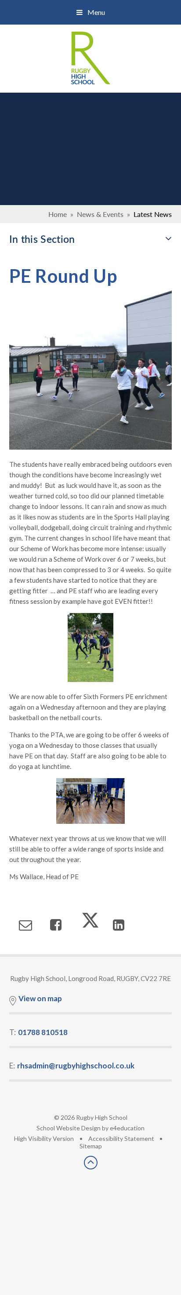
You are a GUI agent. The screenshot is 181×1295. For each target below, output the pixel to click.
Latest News (153, 214)
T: (38, 1032)
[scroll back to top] (91, 1166)
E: (71, 1065)
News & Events (100, 214)
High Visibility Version (44, 1138)
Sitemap (91, 1146)
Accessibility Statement (121, 1138)
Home (57, 214)
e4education (127, 1128)
